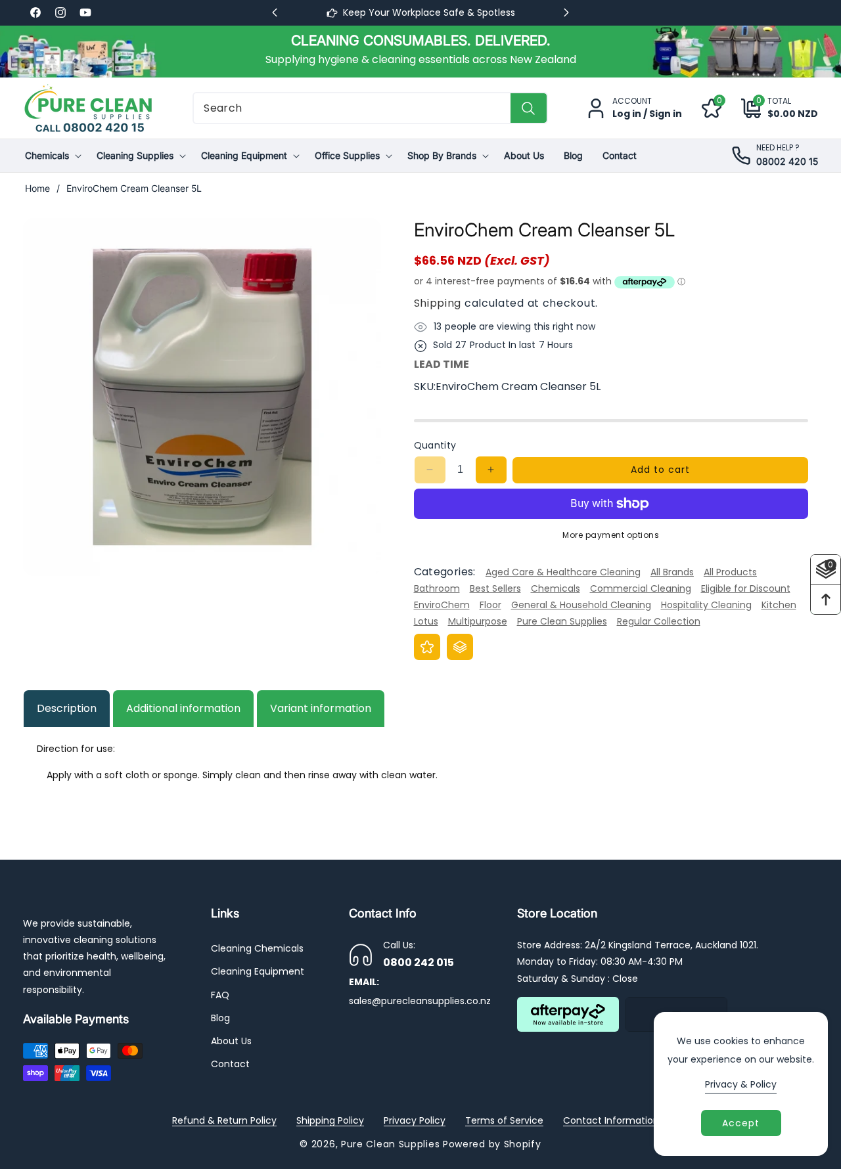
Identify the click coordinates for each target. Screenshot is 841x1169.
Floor (490, 604)
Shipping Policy (330, 1120)
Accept (741, 1123)
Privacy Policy (414, 1120)
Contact (230, 1063)
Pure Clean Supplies (562, 622)
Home (37, 188)
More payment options (610, 534)
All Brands (672, 572)
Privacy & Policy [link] (741, 1084)
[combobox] (370, 108)
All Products (730, 572)
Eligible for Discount (745, 588)
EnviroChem (442, 604)
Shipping (438, 303)
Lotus (426, 622)
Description (67, 708)
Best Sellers (495, 588)
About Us (231, 1041)
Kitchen (778, 604)
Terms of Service (504, 1120)
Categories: (445, 572)
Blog (220, 1018)
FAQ (220, 995)
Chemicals (555, 588)
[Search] (529, 108)
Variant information (320, 708)
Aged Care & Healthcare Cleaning (563, 572)
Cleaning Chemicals (257, 948)
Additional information (183, 708)
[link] (420, 50)
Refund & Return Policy (224, 1120)
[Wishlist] (427, 647)
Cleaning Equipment (257, 972)
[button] (769, 108)
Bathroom (437, 588)
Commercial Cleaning (640, 588)
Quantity (435, 445)
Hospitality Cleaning (706, 604)
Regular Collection (658, 622)
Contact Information (611, 1120)
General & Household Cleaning (581, 604)
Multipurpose (477, 622)
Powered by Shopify (492, 1144)
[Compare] (460, 647)
